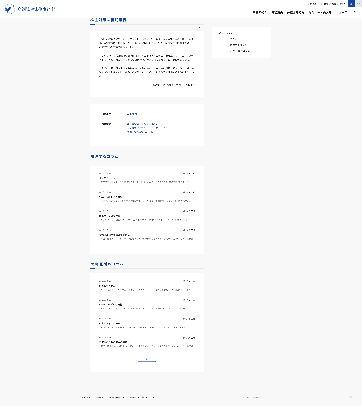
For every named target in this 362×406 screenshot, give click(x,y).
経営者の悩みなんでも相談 (141, 123)
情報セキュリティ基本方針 (141, 397)
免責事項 (99, 397)
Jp (351, 3)
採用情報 (324, 3)
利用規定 (86, 397)
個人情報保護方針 (116, 397)
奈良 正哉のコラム (240, 50)
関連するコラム (238, 45)
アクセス (312, 3)
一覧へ (147, 359)
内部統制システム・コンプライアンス (147, 127)
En (358, 3)
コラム (233, 39)
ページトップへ (350, 397)
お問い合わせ (338, 3)
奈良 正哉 (132, 114)
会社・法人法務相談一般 (140, 131)
